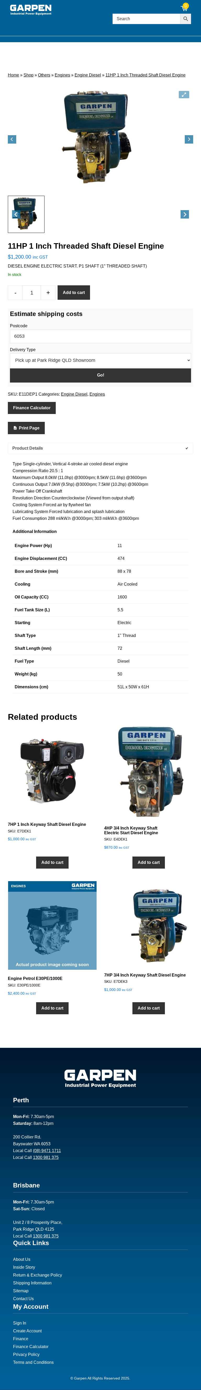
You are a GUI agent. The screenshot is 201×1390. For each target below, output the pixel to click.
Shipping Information (32, 1283)
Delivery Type (23, 349)
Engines (62, 75)
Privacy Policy (26, 1354)
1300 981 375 (46, 1157)
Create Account (27, 1331)
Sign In (19, 1323)
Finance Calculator (32, 408)
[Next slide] (189, 139)
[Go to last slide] (12, 139)
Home (13, 75)
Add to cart (74, 292)
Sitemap (21, 1291)
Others (44, 75)
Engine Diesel (88, 75)
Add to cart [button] (52, 862)
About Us (21, 1259)
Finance (20, 1339)
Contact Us (23, 1298)
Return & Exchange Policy (37, 1275)
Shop (29, 75)
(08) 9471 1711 (47, 1150)
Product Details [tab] (27, 448)
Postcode (18, 326)
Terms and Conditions (33, 1362)
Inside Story (24, 1267)
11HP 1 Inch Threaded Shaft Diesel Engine (145, 75)
